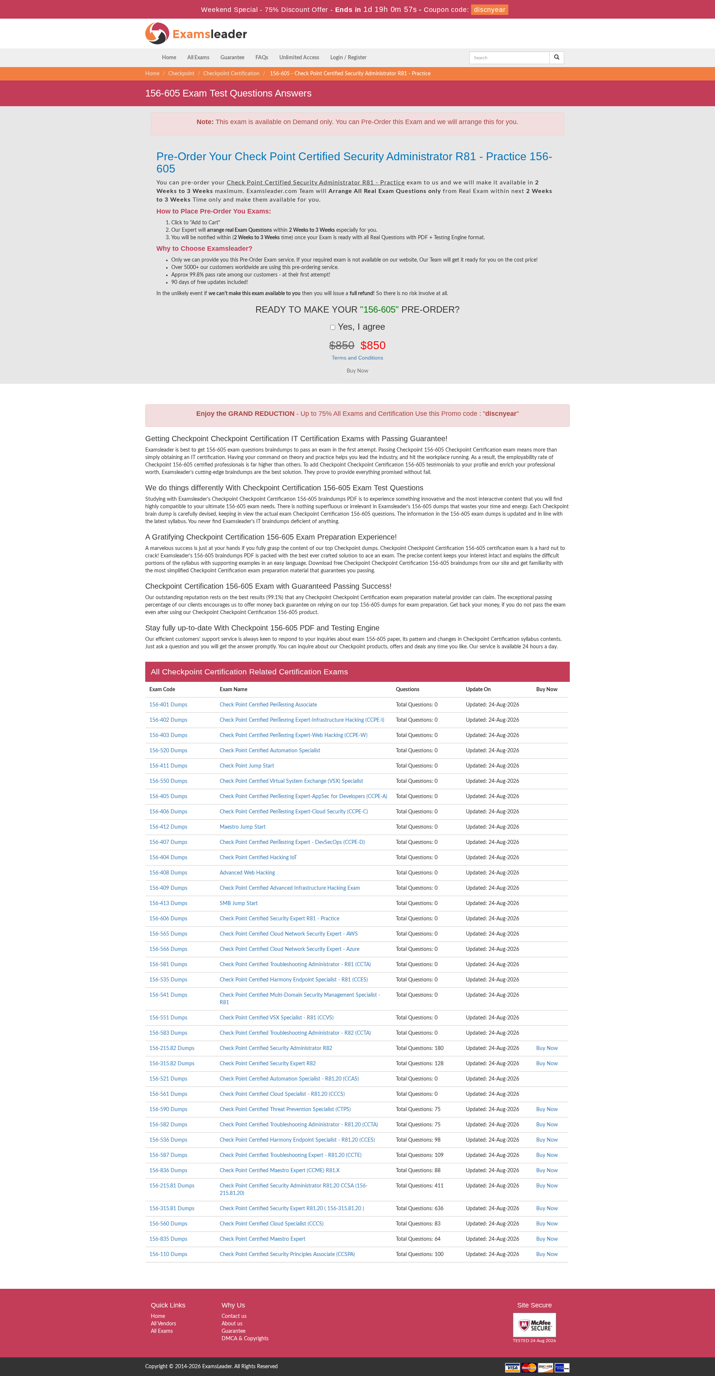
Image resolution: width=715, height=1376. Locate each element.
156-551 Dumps (168, 1018)
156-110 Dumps (168, 1254)
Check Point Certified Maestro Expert (262, 1239)
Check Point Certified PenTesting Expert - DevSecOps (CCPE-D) (292, 842)
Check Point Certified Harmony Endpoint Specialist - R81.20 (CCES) (297, 1140)
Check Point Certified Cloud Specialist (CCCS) (272, 1224)
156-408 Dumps (168, 873)
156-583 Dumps (168, 1033)
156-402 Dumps (168, 720)
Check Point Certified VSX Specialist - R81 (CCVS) (277, 1018)
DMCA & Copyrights (245, 1338)
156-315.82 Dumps (171, 1063)
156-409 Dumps (168, 888)
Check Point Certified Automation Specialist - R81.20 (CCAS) (289, 1079)
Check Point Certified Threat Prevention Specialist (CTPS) (285, 1109)
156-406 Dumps (168, 811)
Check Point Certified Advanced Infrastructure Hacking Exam (290, 888)
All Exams (198, 57)
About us (232, 1323)
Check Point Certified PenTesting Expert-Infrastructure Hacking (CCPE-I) (302, 720)
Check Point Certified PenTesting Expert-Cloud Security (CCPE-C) (294, 811)
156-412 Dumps (168, 827)
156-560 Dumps (168, 1224)
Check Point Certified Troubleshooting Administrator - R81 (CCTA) (295, 964)
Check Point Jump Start (247, 766)
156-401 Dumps (168, 705)
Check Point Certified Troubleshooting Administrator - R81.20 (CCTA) (299, 1124)
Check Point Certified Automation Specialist (270, 750)
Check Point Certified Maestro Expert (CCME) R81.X (280, 1170)
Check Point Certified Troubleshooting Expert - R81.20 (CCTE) (291, 1155)
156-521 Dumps (168, 1079)
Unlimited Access (299, 57)
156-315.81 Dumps (171, 1208)
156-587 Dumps (168, 1155)
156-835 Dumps (168, 1239)
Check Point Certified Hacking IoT (258, 857)
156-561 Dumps (168, 1094)
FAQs (261, 57)
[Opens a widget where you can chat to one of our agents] (664, 1333)
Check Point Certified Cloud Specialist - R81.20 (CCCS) (282, 1094)
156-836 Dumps (168, 1170)
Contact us (234, 1316)
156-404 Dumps (168, 857)
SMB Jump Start (239, 903)
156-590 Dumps (168, 1109)
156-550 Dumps (168, 781)
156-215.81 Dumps (171, 1186)
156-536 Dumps (168, 1140)
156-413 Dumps (168, 903)
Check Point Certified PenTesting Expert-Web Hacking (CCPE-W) (294, 735)
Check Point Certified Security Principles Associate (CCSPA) (287, 1254)
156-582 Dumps (168, 1124)
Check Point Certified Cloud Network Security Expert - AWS (289, 934)
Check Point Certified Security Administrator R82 (276, 1048)
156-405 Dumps (168, 796)
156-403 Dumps (168, 735)
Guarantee (232, 57)
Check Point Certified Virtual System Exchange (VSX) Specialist (291, 781)
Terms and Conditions (357, 358)
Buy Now (547, 1048)
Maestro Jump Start (243, 827)
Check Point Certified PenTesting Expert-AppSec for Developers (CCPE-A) (303, 796)
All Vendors (163, 1323)
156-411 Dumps (168, 766)
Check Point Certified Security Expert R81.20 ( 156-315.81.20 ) (292, 1208)
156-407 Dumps (168, 842)
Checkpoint (181, 73)
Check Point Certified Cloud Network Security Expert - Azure (289, 949)
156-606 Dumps (168, 918)
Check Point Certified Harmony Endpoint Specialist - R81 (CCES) (294, 980)
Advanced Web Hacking (247, 873)
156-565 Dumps (168, 934)
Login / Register (348, 57)
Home (169, 57)
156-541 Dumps (168, 995)
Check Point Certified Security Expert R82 (268, 1063)
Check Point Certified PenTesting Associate (268, 705)
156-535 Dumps (168, 980)
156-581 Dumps (168, 964)
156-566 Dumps (168, 949)
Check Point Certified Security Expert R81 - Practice (279, 918)
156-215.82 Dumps (171, 1048)
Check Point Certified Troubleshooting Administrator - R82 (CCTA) (295, 1033)
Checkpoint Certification (231, 73)
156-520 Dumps (168, 750)
